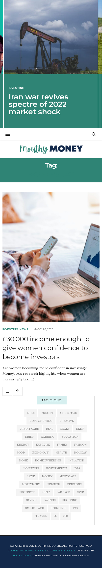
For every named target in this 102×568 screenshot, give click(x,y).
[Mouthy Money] (50, 149)
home (23, 460)
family (62, 444)
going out (40, 452)
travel (41, 516)
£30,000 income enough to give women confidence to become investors (46, 348)
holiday (80, 452)
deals (64, 428)
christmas (68, 413)
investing (31, 468)
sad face (63, 492)
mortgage (67, 476)
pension (53, 484)
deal (49, 428)
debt (80, 428)
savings (49, 500)
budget (47, 413)
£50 (65, 516)
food (21, 452)
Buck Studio (21, 555)
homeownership (48, 460)
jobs (77, 468)
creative (66, 421)
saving (31, 500)
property (27, 492)
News (24, 329)
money (47, 476)
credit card (29, 428)
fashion (80, 444)
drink (29, 436)
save (80, 492)
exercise (43, 444)
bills (30, 413)
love (31, 476)
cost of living (40, 421)
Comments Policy (62, 550)
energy (23, 444)
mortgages (31, 484)
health (61, 452)
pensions (74, 484)
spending (58, 508)
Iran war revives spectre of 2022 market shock (38, 104)
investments (56, 468)
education (69, 436)
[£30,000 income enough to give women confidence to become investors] (51, 257)
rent (46, 492)
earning (47, 436)
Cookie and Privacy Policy (27, 550)
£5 (55, 516)
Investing (16, 88)
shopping (69, 500)
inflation (76, 460)
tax (75, 508)
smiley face (34, 508)
